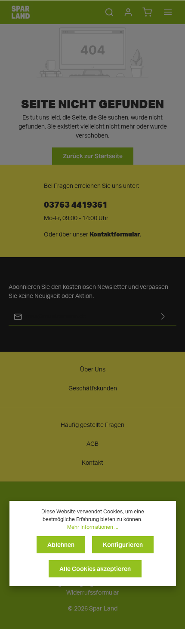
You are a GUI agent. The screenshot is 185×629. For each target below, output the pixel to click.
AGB (92, 444)
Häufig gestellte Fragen (92, 425)
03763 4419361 (76, 204)
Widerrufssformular (92, 593)
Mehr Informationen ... (92, 527)
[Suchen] (109, 12)
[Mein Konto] (128, 12)
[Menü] (167, 12)
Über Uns (92, 370)
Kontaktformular (114, 234)
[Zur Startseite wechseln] (21, 12)
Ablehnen (60, 545)
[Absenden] (163, 316)
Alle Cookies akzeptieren (95, 569)
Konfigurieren (123, 545)
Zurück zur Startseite (93, 156)
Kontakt (92, 463)
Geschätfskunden (92, 389)
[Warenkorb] (147, 12)
